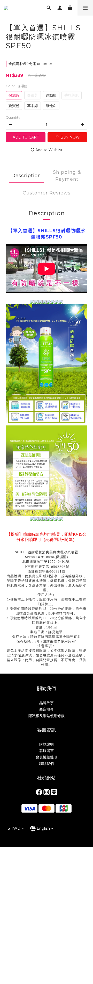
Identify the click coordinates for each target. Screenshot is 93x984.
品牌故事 (46, 702)
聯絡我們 (46, 763)
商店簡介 (46, 709)
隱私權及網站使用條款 (46, 715)
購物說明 (46, 744)
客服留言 (46, 750)
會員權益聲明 (46, 757)
